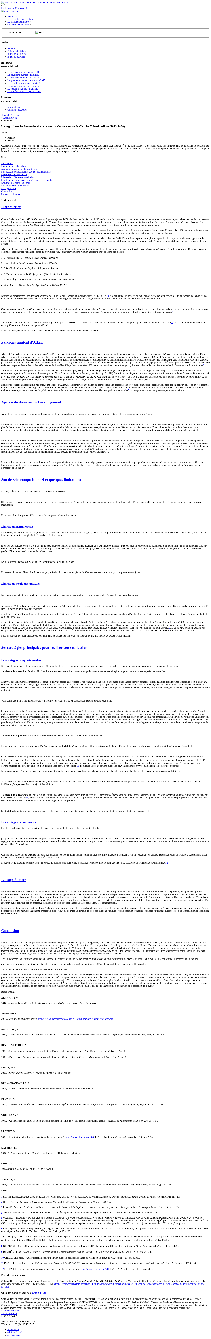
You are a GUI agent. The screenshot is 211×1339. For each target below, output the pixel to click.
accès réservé (13, 1335)
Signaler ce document (11, 194)
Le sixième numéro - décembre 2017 (25, 86)
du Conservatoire (15, 8)
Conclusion (6, 191)
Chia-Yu (39, 1293)
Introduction (7, 163)
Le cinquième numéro (18, 21)
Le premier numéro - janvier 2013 (23, 72)
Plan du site (13, 1329)
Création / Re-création (18, 24)
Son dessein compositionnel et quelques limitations (26, 171)
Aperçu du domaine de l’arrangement (19, 169)
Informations (13, 107)
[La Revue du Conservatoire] (10, 11)
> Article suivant (9, 117)
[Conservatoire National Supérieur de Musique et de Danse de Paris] (35, 2)
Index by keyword (16, 56)
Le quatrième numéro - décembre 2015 (26, 80)
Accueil (11, 16)
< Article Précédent (10, 115)
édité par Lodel (14, 1332)
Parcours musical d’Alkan (13, 166)
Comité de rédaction (17, 109)
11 (27, 797)
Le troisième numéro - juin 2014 (23, 77)
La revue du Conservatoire (20, 19)
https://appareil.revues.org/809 (80, 1137)
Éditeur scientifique (16, 51)
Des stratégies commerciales (15, 185)
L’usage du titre (8, 188)
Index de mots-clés (16, 54)
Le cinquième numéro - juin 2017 (23, 83)
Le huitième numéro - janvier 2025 (24, 91)
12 (166, 862)
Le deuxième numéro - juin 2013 (23, 74)
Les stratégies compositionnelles (16, 183)
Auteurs (11, 48)
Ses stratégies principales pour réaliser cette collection (27, 180)
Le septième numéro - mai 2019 (22, 88)
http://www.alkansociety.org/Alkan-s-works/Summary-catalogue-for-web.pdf (75, 1019)
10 (77, 765)
